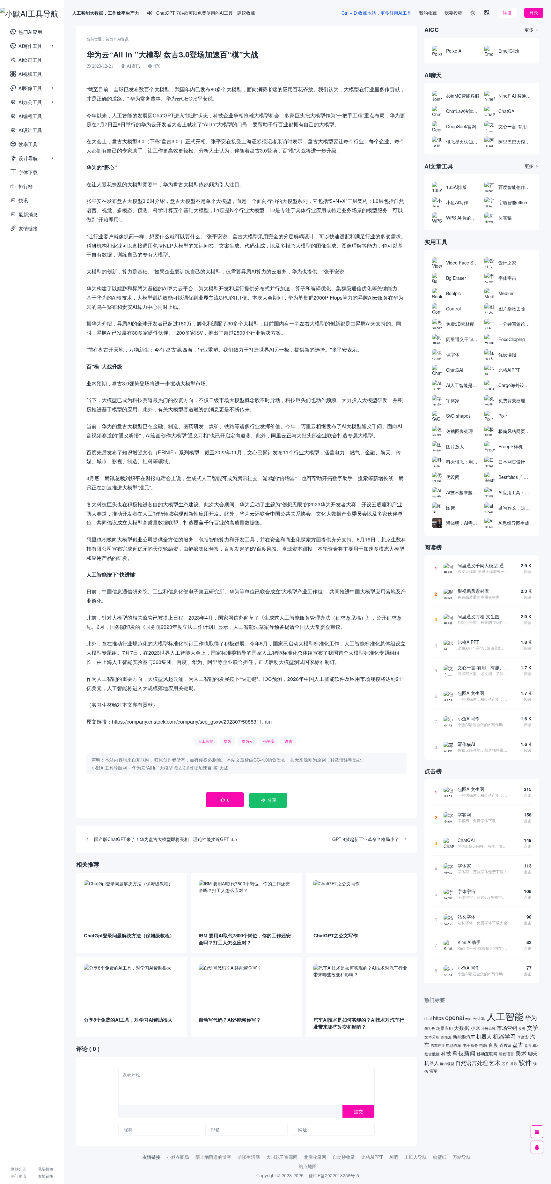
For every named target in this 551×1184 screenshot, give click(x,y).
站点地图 (308, 1166)
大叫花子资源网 (282, 1157)
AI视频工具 (26, 74)
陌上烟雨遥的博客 (213, 1157)
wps (468, 1018)
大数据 (461, 1027)
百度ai (505, 1045)
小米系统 (488, 1028)
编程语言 (506, 1053)
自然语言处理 (471, 1063)
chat (428, 1018)
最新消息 (24, 214)
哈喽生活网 (249, 1157)
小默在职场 (178, 1157)
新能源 (446, 1036)
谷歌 (513, 1063)
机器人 (484, 1036)
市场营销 (507, 1027)
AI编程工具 (26, 116)
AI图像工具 (26, 88)
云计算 (479, 1018)
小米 (475, 1027)
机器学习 (504, 1036)
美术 (521, 1053)
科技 (446, 1053)
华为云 (247, 741)
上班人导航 (415, 1157)
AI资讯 (123, 38)
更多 (532, 29)
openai (454, 1017)
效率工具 (24, 144)
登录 (533, 13)
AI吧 (393, 1157)
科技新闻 (463, 1053)
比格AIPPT (372, 1157)
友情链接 (24, 228)
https (438, 1017)
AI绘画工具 (26, 59)
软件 (525, 1062)
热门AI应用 (26, 31)
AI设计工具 (26, 130)
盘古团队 (532, 1045)
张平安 (269, 741)
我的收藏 (428, 13)
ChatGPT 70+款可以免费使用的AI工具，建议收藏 (205, 13)
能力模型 (447, 1063)
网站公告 (18, 1169)
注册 (507, 13)
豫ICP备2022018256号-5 (334, 1175)
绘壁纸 (439, 1157)
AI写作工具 (26, 45)
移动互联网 (487, 1054)
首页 (109, 38)
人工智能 (205, 741)
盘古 (288, 741)
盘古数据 (432, 1053)
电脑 (483, 1045)
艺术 (495, 1063)
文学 (532, 1027)
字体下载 (24, 172)
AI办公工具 (26, 102)
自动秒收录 (344, 1157)
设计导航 (24, 158)
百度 (493, 1044)
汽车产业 (438, 1045)
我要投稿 (45, 1169)
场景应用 (444, 1028)
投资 (521, 1028)
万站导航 (462, 1157)
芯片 (505, 1063)
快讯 (19, 200)
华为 (227, 741)
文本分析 (432, 1036)
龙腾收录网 (315, 1157)
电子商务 (470, 1045)
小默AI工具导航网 (109, 767)
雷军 (433, 1071)
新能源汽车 (464, 1036)
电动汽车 (453, 1045)
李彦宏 (523, 1037)
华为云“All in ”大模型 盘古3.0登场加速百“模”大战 (180, 767)
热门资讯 (18, 1176)
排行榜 (21, 186)
